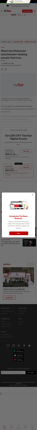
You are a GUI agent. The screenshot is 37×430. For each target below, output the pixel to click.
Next (18, 233)
